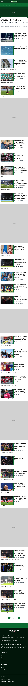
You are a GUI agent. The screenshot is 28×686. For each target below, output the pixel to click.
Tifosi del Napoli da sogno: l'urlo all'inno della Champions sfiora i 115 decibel (20, 262)
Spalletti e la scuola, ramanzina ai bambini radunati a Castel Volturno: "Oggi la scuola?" (20, 553)
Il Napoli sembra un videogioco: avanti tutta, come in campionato (20, 471)
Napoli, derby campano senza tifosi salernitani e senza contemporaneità (20, 168)
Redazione (3, 667)
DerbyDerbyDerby (5, 5)
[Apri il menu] (2, 1)
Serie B (2, 657)
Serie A (2, 655)
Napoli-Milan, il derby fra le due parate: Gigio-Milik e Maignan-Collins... (20, 338)
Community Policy (5, 678)
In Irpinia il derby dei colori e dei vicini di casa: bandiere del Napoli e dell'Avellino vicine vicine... (20, 63)
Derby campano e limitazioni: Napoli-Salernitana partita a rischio (19, 248)
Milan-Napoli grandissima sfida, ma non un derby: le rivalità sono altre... (20, 299)
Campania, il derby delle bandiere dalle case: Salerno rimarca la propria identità (20, 365)
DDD (13, 5)
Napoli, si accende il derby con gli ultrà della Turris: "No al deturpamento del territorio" (20, 379)
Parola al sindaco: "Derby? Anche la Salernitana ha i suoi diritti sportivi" (19, 143)
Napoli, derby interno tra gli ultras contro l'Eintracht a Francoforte (20, 458)
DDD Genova (15, 22)
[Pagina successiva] (19, 618)
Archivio (3, 676)
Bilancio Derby (8, 22)
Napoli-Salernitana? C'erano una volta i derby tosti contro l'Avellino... (20, 75)
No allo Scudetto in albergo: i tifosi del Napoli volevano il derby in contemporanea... (20, 183)
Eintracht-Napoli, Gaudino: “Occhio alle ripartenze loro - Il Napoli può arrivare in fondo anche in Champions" (20, 486)
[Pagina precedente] (9, 618)
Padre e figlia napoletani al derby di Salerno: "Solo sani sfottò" (20, 578)
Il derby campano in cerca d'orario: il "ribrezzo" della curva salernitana (20, 156)
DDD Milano (22, 22)
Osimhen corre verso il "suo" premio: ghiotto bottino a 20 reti (20, 498)
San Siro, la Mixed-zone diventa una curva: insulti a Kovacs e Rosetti (20, 286)
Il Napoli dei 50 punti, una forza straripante (19, 604)
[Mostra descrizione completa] (14, 28)
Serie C (2, 659)
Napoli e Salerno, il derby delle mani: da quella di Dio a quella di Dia (20, 48)
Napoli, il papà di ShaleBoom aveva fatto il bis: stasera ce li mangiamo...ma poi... (20, 196)
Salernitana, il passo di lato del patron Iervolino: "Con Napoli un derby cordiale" (20, 352)
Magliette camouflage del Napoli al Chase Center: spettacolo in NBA (20, 446)
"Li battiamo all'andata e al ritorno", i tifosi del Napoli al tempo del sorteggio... (20, 275)
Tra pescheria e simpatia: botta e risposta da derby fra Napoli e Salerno (20, 35)
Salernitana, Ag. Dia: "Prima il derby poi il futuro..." (19, 88)
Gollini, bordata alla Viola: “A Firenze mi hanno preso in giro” (19, 391)
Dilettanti (3, 661)
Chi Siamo (3, 669)
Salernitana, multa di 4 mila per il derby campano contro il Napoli (20, 565)
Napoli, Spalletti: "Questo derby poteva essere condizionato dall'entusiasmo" (20, 593)
